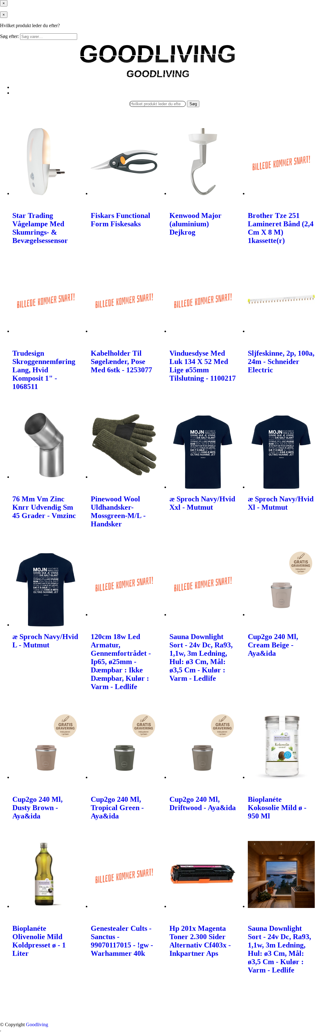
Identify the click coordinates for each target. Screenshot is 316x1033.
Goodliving (37, 1024)
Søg (193, 104)
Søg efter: (9, 36)
